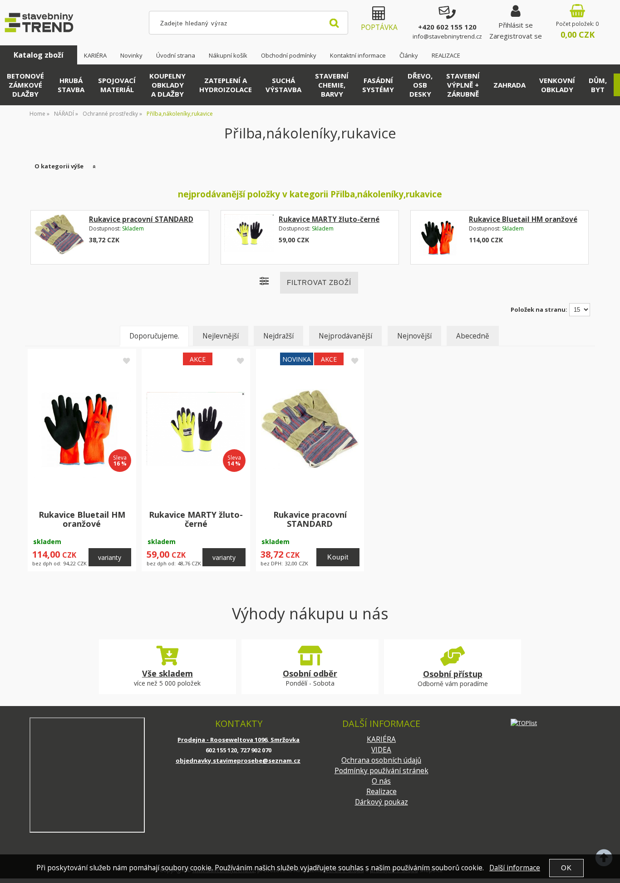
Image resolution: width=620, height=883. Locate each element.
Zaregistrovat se (515, 35)
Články (408, 55)
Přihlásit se (515, 24)
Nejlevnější (220, 336)
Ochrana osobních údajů (381, 760)
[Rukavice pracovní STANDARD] (59, 237)
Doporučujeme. (154, 336)
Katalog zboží (39, 55)
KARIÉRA (95, 55)
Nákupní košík (228, 55)
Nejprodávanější (345, 336)
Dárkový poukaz (381, 802)
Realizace (381, 791)
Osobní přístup (452, 673)
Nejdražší (278, 336)
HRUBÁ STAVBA (71, 85)
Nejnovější (414, 336)
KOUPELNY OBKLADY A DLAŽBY (167, 84)
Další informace (514, 868)
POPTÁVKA (379, 27)
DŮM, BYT (598, 85)
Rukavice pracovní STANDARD (141, 219)
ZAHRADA (509, 84)
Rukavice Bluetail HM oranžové (523, 219)
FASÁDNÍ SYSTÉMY (378, 85)
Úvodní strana (175, 55)
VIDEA (381, 750)
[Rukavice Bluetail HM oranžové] (439, 237)
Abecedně (472, 336)
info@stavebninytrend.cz (447, 36)
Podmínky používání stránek (381, 770)
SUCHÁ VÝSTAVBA (283, 85)
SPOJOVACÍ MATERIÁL (117, 85)
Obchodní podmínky (288, 55)
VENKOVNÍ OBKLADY (557, 85)
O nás (381, 781)
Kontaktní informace (358, 55)
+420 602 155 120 (447, 26)
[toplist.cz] (524, 722)
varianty (109, 557)
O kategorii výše (59, 166)
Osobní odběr (310, 673)
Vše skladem (167, 673)
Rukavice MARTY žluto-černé (329, 219)
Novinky (131, 55)
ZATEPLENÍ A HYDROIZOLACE (225, 85)
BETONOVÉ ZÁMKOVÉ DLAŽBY (25, 84)
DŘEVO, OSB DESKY (420, 84)
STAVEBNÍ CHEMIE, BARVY (332, 84)
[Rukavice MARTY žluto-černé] (249, 237)
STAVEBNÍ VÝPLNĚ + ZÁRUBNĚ (463, 84)
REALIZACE (446, 55)
